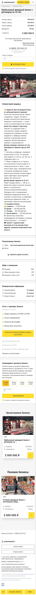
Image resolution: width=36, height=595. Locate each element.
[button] (33, 86)
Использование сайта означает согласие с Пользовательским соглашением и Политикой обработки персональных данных (16, 569)
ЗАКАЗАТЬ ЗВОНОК (15, 592)
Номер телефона (7, 55)
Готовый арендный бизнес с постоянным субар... (14, 501)
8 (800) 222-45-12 (18, 48)
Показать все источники (10, 353)
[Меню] (33, 2)
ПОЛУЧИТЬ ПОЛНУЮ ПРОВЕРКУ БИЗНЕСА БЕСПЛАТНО (18, 333)
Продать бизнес (18, 552)
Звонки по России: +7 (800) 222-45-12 (13, 533)
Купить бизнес (18, 546)
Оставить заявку (23, 2)
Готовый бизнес (5, 6)
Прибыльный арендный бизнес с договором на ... (17, 441)
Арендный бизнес (18, 6)
